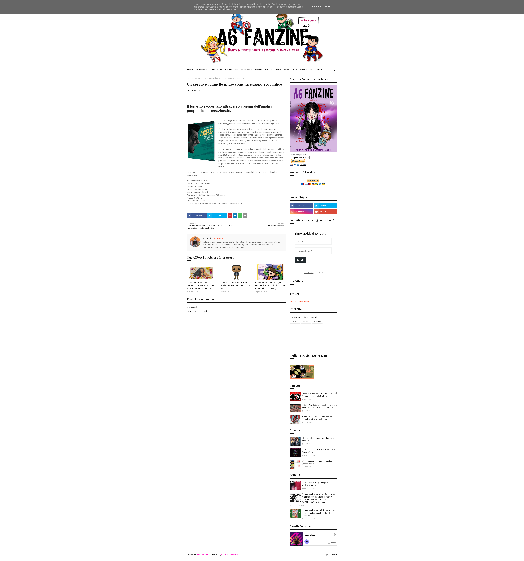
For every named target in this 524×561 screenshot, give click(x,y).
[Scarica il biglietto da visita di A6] (302, 378)
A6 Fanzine (191, 90)
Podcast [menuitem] (245, 69)
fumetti (314, 317)
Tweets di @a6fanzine (299, 301)
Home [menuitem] (190, 69)
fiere (306, 317)
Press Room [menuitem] (306, 69)
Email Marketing (309, 273)
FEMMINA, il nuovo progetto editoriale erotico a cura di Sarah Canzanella (319, 406)
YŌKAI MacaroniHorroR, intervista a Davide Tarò (318, 451)
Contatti (334, 555)
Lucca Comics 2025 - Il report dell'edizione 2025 (315, 484)
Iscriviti (300, 260)
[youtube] (325, 211)
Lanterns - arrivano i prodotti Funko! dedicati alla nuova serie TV (235, 285)
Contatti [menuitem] (319, 69)
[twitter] (325, 205)
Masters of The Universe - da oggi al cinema (318, 439)
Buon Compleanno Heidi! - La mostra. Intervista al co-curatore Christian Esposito (318, 513)
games (323, 317)
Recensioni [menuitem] (231, 69)
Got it (327, 7)
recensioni (317, 321)
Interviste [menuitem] (215, 69)
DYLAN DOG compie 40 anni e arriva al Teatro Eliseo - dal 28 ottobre (319, 394)
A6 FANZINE (295, 317)
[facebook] (301, 205)
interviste (305, 321)
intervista (294, 321)
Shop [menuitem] (294, 69)
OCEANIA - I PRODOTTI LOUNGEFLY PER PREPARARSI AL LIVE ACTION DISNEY (201, 285)
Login (326, 555)
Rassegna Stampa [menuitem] (280, 69)
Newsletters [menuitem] (261, 69)
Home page (191, 78)
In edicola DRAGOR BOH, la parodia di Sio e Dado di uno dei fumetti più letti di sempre (270, 285)
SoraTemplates (202, 555)
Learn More (315, 7)
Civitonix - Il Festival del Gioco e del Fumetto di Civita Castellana (318, 418)
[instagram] (301, 211)
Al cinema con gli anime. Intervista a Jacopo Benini (318, 462)
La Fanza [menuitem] (200, 69)
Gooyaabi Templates (229, 555)
